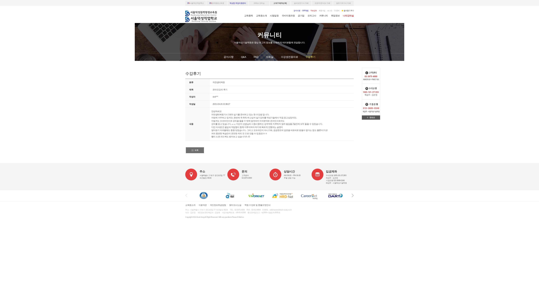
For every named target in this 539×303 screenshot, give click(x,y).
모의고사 (312, 15)
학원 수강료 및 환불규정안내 (257, 205)
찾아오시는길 (235, 205)
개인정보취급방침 (218, 205)
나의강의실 (348, 15)
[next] (353, 195)
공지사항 (228, 57)
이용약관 (203, 205)
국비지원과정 (288, 15)
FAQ (256, 57)
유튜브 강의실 (259, 3)
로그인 (329, 11)
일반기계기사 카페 (343, 3)
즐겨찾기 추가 (349, 11)
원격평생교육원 (216, 3)
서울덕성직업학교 (195, 3)
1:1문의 (337, 11)
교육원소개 (261, 15)
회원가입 (322, 11)
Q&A (243, 57)
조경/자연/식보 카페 (322, 3)
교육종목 (248, 15)
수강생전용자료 (289, 57)
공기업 (301, 15)
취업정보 (335, 15)
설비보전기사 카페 (301, 3)
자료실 (269, 57)
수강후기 (310, 57)
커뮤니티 (323, 15)
